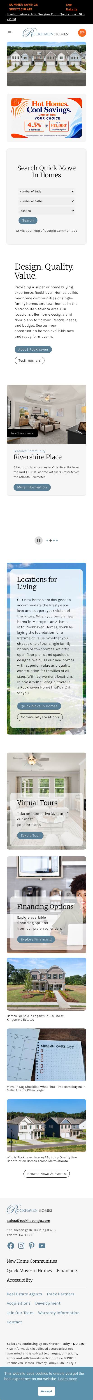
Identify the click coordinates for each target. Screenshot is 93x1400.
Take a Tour (30, 835)
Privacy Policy (46, 1363)
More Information (32, 487)
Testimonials (30, 360)
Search (28, 220)
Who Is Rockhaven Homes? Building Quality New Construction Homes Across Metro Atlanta (42, 1159)
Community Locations (40, 717)
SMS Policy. (65, 1363)
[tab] (47, 540)
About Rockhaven (33, 349)
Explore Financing (36, 939)
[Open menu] (9, 32)
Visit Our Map (30, 231)
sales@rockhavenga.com (28, 1220)
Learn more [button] (67, 1379)
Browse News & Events (46, 1173)
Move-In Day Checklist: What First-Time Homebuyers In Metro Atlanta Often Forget (46, 1088)
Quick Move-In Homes (39, 706)
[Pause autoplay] (39, 540)
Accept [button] (46, 1391)
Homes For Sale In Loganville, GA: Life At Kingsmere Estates (35, 1017)
